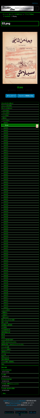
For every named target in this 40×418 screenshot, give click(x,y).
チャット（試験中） (6, 349)
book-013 (6, 154)
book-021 (6, 174)
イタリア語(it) (5, 110)
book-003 (6, 130)
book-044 (6, 231)
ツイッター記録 (5, 346)
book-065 (6, 282)
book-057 (6, 263)
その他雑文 (4, 327)
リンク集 (4, 354)
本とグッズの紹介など (16, 14)
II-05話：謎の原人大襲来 (9, 388)
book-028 (6, 191)
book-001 (7, 16)
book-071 (6, 297)
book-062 (6, 275)
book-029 (6, 194)
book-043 (6, 228)
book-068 (6, 290)
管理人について (5, 356)
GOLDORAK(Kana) (7, 369)
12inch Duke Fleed (7, 379)
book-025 (6, 184)
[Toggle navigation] (36, 8)
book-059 (6, 268)
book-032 (6, 201)
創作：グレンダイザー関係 (8, 319)
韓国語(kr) (4, 312)
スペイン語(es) (6, 309)
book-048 (6, 240)
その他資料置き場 (6, 329)
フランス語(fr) (5, 112)
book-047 (6, 238)
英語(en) (4, 117)
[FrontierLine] (17, 8)
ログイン (35, 3)
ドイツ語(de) (5, 115)
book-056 (6, 260)
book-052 (6, 250)
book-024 (6, 181)
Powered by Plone (20, 409)
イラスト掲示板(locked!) (7, 339)
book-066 (6, 285)
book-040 (6, 221)
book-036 (6, 211)
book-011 (6, 149)
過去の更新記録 (5, 359)
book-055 (6, 258)
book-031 (6, 199)
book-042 (6, 226)
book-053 (6, 253)
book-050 (6, 245)
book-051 (6, 248)
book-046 (6, 236)
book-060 (6, 270)
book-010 (6, 147)
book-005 (6, 135)
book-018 (6, 167)
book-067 (6, 287)
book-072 (6, 299)
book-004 (6, 132)
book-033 (6, 204)
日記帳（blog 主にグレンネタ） (9, 341)
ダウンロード (11, 96)
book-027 (6, 189)
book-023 (6, 179)
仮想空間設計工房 (6, 332)
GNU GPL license (11, 405)
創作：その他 (5, 322)
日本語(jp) (4, 314)
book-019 (6, 169)
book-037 (6, 213)
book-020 (6, 172)
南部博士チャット (6, 351)
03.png (20, 87)
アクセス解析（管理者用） (8, 361)
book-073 (6, 302)
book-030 (6, 196)
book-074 (6, 304)
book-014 (6, 157)
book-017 (6, 164)
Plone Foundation (15, 403)
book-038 (6, 216)
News (3, 364)
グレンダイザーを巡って (7, 103)
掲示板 (3, 337)
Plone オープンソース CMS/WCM (14, 401)
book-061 (6, 272)
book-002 (6, 127)
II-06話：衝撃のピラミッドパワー (11, 383)
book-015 (6, 159)
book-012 (6, 152)
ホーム (5, 14)
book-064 (6, 280)
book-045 (6, 233)
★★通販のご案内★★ (7, 324)
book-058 (6, 265)
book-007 (6, 140)
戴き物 (3, 334)
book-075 (6, 307)
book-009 (6, 144)
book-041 (6, 223)
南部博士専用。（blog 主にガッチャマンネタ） (13, 344)
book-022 (6, 176)
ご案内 (4, 374)
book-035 (6, 208)
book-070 (6, 295)
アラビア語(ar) (29, 14)
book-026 (6, 186)
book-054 (6, 255)
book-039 (6, 218)
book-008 (6, 142)
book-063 (6, 277)
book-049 (6, 243)
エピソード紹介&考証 (7, 105)
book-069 (6, 292)
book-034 (6, 206)
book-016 (6, 162)
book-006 (6, 137)
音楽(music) (5, 317)
